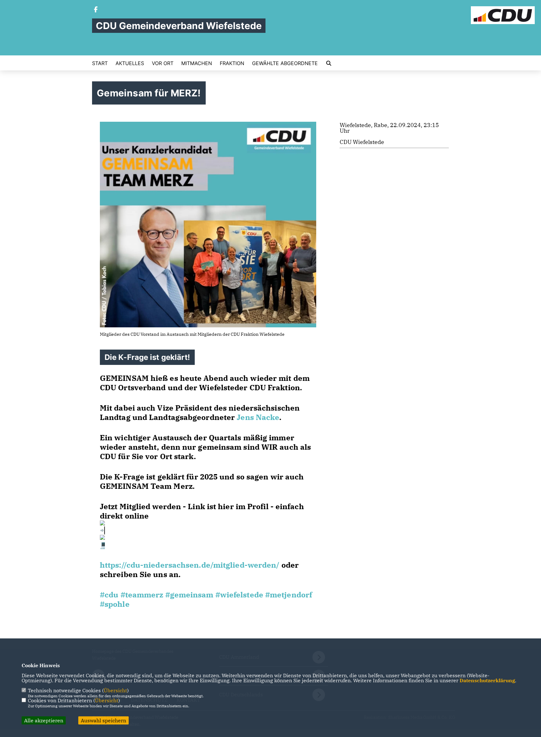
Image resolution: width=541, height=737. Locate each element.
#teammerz (142, 595)
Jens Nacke (258, 417)
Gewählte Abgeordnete (285, 63)
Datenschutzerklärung (487, 680)
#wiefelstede (239, 595)
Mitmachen (196, 63)
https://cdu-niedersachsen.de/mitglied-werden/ (190, 565)
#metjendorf (288, 595)
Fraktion (232, 63)
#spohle (115, 604)
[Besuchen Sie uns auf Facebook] (96, 10)
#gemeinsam (189, 595)
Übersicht (115, 690)
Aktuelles (130, 63)
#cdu (109, 595)
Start (100, 63)
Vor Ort (162, 63)
